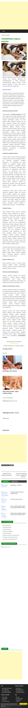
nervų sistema (6, 335)
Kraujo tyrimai (18, 688)
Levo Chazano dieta (5, 701)
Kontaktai (18, 701)
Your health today (5, 689)
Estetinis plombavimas (20, 692)
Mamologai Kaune (7, 525)
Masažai (8, 35)
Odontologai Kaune (19, 689)
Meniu (3, 31)
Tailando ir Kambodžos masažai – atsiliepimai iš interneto (21, 475)
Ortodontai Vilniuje (7, 533)
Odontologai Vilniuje (20, 691)
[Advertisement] (14, 15)
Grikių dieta (4, 699)
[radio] (10, 344)
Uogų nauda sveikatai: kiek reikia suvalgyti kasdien (17, 492)
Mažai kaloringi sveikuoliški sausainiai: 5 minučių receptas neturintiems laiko (18, 514)
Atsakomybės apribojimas (7, 688)
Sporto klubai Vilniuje (6, 691)
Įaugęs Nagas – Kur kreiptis (16, 485)
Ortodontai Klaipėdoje (8, 531)
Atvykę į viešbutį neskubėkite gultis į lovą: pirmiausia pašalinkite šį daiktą (17, 507)
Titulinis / (3, 35)
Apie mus (17, 697)
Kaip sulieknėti (4, 698)
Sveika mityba (4, 697)
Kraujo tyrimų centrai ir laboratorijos (11, 535)
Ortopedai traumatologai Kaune (10, 539)
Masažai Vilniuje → (7, 89)
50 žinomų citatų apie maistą (16, 499)
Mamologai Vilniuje (7, 527)
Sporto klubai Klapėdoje (6, 692)
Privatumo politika (19, 698)
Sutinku (23, 703)
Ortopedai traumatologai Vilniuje (10, 537)
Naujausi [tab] (5, 481)
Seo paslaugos (19, 699)
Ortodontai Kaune (7, 529)
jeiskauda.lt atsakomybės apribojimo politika (15, 706)
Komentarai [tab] (14, 481)
